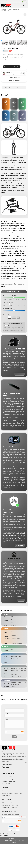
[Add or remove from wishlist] (21, 73)
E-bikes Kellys (21, 600)
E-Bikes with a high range (8, 776)
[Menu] (26, 5)
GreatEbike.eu (5, 761)
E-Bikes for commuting (7, 779)
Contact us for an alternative (11, 67)
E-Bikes (9, 9)
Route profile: (6, 314)
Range (10, 87)
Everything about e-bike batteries (10, 805)
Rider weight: (6, 302)
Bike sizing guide (6, 795)
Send (14, 736)
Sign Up (24, 817)
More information (20, 545)
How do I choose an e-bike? (8, 791)
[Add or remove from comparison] (24, 73)
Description (5, 87)
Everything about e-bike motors (9, 807)
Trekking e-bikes (16, 9)
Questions (22, 87)
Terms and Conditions (8, 840)
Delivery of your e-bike (7, 802)
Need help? (9, 72)
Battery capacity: (7, 295)
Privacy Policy (21, 840)
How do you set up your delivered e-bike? (12, 793)
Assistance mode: (7, 308)
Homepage (3, 9)
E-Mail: (6, 713)
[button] (25, 14)
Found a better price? (11, 74)
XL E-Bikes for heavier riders (9, 781)
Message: (7, 719)
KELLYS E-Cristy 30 (5, 10)
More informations (19, 374)
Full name (7, 707)
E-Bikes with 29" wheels (7, 783)
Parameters (16, 87)
